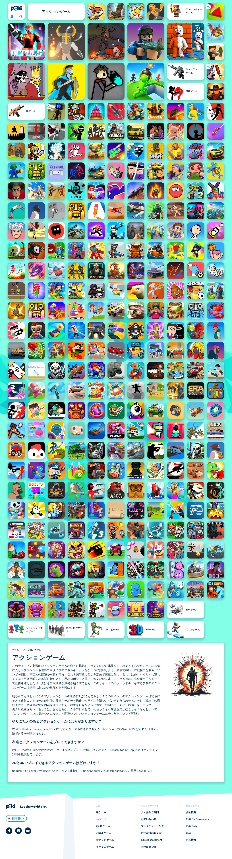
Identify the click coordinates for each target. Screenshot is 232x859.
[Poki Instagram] (18, 830)
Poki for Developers (197, 819)
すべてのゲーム (105, 847)
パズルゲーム (103, 833)
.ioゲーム (101, 819)
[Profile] (12, 16)
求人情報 (191, 840)
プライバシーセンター (153, 826)
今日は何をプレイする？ (20, 16)
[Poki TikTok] (9, 830)
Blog (188, 833)
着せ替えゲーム (105, 840)
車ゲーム (101, 812)
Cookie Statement (151, 840)
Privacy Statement (151, 833)
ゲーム (15, 650)
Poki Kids (191, 826)
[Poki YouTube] (28, 830)
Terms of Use (148, 847)
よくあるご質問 (150, 812)
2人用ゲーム (103, 826)
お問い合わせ (148, 819)
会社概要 (191, 812)
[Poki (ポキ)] (16, 8)
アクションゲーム (32, 650)
